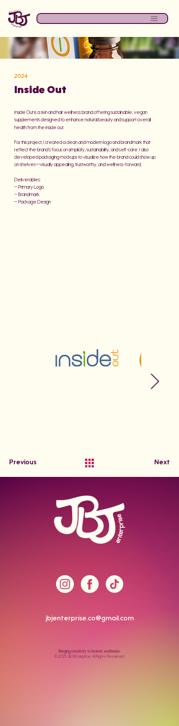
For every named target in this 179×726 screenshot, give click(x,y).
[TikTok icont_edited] (114, 584)
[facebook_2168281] (90, 584)
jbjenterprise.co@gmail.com (90, 619)
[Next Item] (155, 381)
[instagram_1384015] (65, 584)
